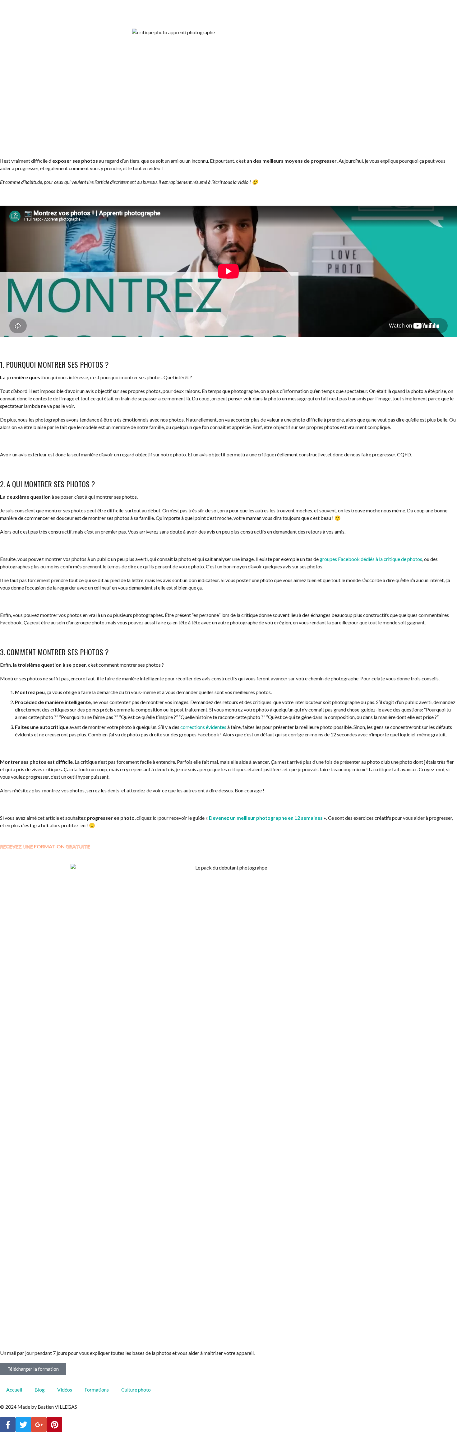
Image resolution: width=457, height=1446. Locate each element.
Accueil (14, 1389)
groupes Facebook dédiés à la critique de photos (371, 559)
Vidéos (64, 1389)
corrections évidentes (203, 727)
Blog (40, 1389)
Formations (97, 1389)
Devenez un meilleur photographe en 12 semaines (265, 818)
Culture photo (136, 1389)
